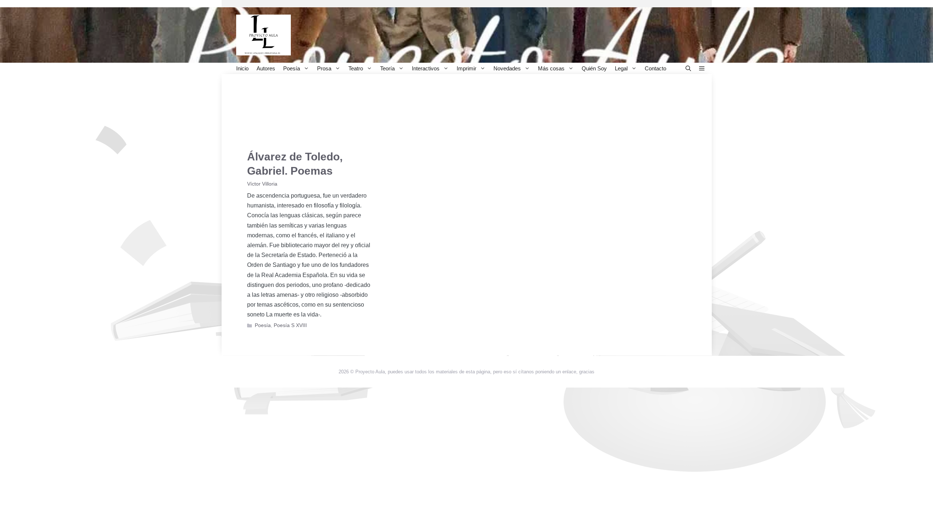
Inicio (242, 68)
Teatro (355, 68)
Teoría (387, 68)
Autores (266, 68)
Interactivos (426, 68)
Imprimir (466, 68)
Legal (621, 68)
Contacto (655, 68)
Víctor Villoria (262, 184)
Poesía (291, 68)
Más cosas (551, 68)
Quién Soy (594, 68)
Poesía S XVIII (290, 325)
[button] (688, 68)
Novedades (507, 68)
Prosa (324, 68)
